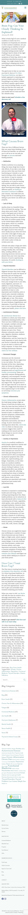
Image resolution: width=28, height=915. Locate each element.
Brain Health (17, 667)
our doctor (21, 593)
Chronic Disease (14, 755)
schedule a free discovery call (13, 571)
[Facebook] (3, 899)
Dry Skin (11, 764)
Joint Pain (20, 770)
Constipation (11, 761)
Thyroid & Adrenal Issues (10, 737)
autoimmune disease (11, 316)
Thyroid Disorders (14, 673)
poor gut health (16, 775)
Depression (14, 671)
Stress (3, 732)
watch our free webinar (9, 350)
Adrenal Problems (6, 748)
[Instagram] (5, 899)
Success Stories (5, 828)
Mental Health (6, 724)
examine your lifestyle (9, 553)
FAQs (3, 853)
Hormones (6, 771)
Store (3, 875)
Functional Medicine (8, 712)
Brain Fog (14, 753)
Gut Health (5, 716)
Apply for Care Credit (6, 868)
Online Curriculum (6, 865)
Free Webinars (5, 850)
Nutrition (9, 775)
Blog (11, 667)
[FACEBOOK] (19, 3)
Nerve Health (6, 728)
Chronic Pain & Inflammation (11, 703)
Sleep (20, 777)
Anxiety (4, 442)
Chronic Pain (7, 759)
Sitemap (3, 831)
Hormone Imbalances (8, 720)
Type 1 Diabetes (13, 781)
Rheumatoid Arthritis (12, 777)
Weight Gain (22, 781)
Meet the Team (5, 825)
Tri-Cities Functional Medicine (12, 910)
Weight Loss (4, 783)
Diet (7, 764)
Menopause (10, 773)
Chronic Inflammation (15, 757)
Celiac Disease (6, 755)
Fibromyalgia (5, 766)
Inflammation (14, 770)
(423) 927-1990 (12, 3)
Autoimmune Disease (11, 751)
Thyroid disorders (7, 269)
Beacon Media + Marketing (17, 912)
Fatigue (4, 707)
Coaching (22, 759)
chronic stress (16, 759)
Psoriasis (4, 777)
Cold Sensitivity (5, 761)
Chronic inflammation (9, 400)
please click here (20, 308)
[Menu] (25, 8)
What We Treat (5, 843)
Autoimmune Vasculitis (7, 753)
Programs (4, 846)
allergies (14, 748)
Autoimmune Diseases (9, 691)
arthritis (23, 748)
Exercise (19, 764)
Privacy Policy (23, 910)
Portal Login (4, 862)
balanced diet (21, 499)
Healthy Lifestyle (15, 768)
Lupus (5, 773)
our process (11, 155)
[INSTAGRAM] (21, 3)
